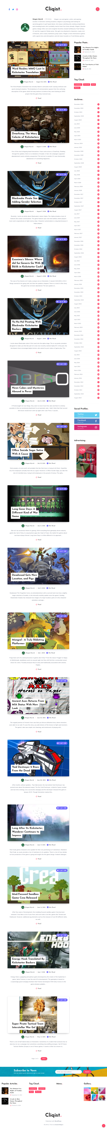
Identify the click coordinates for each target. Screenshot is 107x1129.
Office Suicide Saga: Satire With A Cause (27, 452)
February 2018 (78, 186)
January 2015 (78, 331)
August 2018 (78, 167)
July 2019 (77, 124)
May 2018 (77, 175)
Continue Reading (61, 73)
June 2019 (77, 128)
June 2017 (77, 218)
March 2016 (77, 276)
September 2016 (79, 253)
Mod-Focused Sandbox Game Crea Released (25, 896)
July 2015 (77, 308)
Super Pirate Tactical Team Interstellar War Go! (27, 1026)
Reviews (77, 87)
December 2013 (78, 382)
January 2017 (78, 237)
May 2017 (77, 222)
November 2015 (78, 292)
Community (78, 84)
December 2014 (78, 335)
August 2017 (78, 210)
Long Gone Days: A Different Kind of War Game (25, 513)
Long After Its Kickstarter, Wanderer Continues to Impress (27, 832)
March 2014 (77, 370)
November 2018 (78, 155)
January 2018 (78, 190)
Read (39, 98)
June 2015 (77, 312)
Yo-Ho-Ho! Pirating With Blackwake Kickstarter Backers (26, 326)
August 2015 (78, 304)
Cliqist (52, 9)
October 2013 (78, 390)
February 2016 (78, 280)
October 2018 (78, 159)
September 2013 (79, 394)
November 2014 (78, 339)
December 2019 (78, 104)
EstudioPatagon (59, 1124)
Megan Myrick (38, 19)
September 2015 (79, 300)
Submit (87, 1072)
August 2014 (78, 351)
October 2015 (78, 296)
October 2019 (78, 112)
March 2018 (77, 182)
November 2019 (78, 108)
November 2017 (78, 198)
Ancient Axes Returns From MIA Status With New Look (28, 705)
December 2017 (78, 194)
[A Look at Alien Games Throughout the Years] (77, 58)
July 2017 (77, 214)
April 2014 (77, 366)
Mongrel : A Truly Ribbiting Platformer (28, 642)
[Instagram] (17, 9)
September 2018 (79, 163)
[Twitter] (13, 9)
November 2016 (78, 245)
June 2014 (77, 358)
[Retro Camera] (94, 1090)
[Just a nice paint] (94, 1097)
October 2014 (78, 343)
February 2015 (78, 327)
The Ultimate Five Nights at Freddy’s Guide (16, 1090)
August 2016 (78, 257)
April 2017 (77, 225)
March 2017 (77, 229)
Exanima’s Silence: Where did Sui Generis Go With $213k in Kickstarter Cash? (27, 263)
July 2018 (77, 171)
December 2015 (78, 288)
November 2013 (78, 386)
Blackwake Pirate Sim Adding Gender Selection (26, 200)
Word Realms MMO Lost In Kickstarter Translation (28, 71)
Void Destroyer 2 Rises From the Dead (25, 769)
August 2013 (78, 398)
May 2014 (77, 362)
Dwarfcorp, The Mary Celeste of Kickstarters (25, 135)
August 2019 (78, 120)
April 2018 (77, 178)
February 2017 (78, 233)
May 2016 (77, 268)
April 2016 (77, 272)
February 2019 (78, 143)
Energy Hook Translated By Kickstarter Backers (28, 961)
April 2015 (77, 319)
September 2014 (79, 347)
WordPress (58, 1121)
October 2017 (78, 202)
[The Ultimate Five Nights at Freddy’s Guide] (77, 49)
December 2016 (78, 241)
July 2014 (77, 355)
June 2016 (77, 265)
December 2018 (78, 151)
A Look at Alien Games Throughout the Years (16, 1101)
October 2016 (78, 249)
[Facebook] (9, 9)
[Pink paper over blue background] (87, 1090)
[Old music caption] (101, 1090)
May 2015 (77, 315)
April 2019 (77, 135)
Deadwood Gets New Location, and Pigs (24, 577)
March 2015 (77, 323)
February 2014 (78, 374)
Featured (86, 84)
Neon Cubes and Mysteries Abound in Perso (28, 390)
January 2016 (78, 284)
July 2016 (77, 261)
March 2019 (77, 139)
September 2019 (79, 116)
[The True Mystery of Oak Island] (77, 66)
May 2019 (77, 132)
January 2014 (78, 378)
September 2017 (79, 206)
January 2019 (78, 147)
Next (44, 1058)
